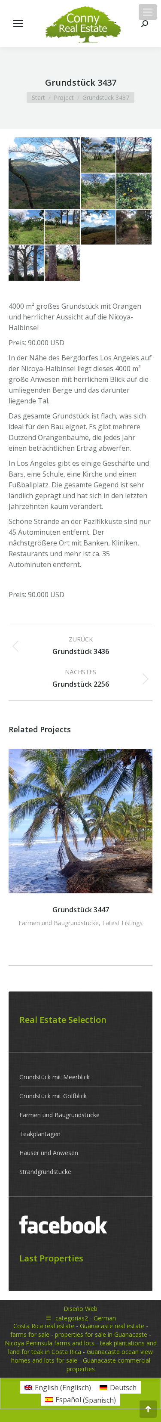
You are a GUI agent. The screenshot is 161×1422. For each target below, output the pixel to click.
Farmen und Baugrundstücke (58, 923)
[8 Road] (134, 228)
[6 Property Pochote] (63, 228)
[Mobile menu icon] (148, 12)
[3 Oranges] (99, 191)
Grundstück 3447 (80, 909)
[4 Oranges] (134, 191)
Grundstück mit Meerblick (54, 1077)
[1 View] (45, 173)
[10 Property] (63, 263)
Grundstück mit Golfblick (53, 1096)
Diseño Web (80, 1308)
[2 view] (134, 155)
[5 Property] (27, 228)
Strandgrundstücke (45, 1172)
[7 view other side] (99, 228)
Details (80, 821)
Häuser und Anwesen (48, 1153)
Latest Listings (122, 923)
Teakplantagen (40, 1134)
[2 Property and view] (99, 155)
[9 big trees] (27, 263)
